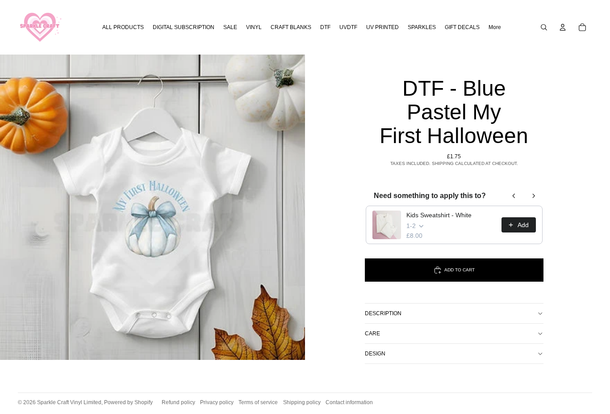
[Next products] (533, 196)
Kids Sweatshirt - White (439, 215)
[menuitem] (495, 27)
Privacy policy (217, 402)
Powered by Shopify (128, 402)
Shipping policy (302, 402)
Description (383, 313)
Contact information (349, 402)
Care (372, 333)
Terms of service (258, 402)
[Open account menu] (562, 27)
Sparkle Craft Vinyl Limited (69, 402)
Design (375, 354)
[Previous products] (514, 196)
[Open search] (544, 27)
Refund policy (178, 402)
